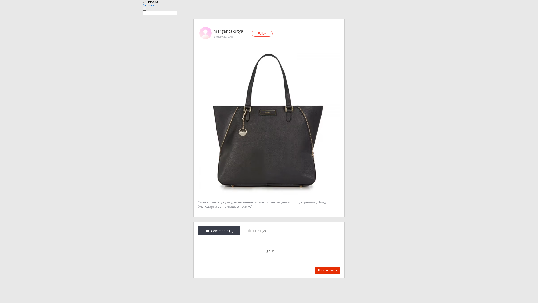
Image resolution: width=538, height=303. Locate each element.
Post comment (327, 270)
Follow (262, 33)
